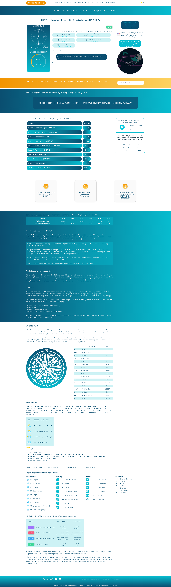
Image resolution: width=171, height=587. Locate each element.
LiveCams (106, 579)
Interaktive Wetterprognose (91, 579)
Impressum (89, 585)
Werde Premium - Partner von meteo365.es (65, 585)
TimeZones (110, 2)
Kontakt (81, 585)
